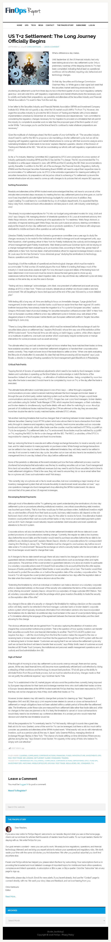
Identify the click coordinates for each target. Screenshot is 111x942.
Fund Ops (94, 761)
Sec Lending (28, 758)
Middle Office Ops (39, 763)
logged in (24, 784)
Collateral (39, 761)
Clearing (23, 755)
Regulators (71, 763)
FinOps (55, 11)
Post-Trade (17, 758)
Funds (68, 755)
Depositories (78, 761)
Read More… (11, 896)
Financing (60, 755)
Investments (91, 755)
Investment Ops (15, 763)
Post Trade (60, 763)
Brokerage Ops (26, 761)
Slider (47, 758)
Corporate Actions (47, 755)
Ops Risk (51, 763)
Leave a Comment (51, 47)
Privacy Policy (68, 935)
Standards (56, 758)
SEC (78, 763)
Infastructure (78, 755)
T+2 (92, 763)
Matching (27, 763)
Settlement (39, 758)
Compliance (33, 755)
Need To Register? (17, 791)
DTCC (87, 761)
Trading (64, 758)
